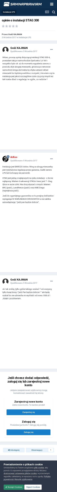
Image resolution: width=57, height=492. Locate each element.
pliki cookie (39, 468)
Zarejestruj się (28, 412)
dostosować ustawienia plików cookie (20, 473)
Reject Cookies (33, 487)
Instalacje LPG (25, 37)
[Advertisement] (28, 116)
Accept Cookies (14, 487)
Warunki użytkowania (23, 479)
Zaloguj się (28, 432)
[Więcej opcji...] (51, 49)
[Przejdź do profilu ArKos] (5, 159)
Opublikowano (23, 51)
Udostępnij (14, 450)
